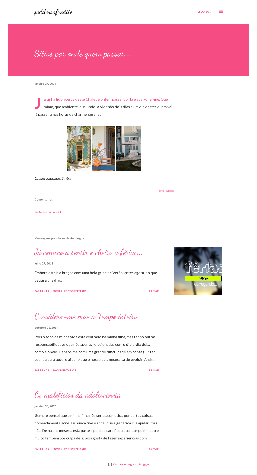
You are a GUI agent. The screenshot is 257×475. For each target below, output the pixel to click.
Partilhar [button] (166, 190)
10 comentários (64, 370)
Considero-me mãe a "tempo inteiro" (87, 316)
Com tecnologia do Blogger (131, 464)
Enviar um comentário (48, 212)
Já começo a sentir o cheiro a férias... (88, 252)
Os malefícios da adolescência (77, 395)
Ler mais (153, 291)
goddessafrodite (53, 12)
